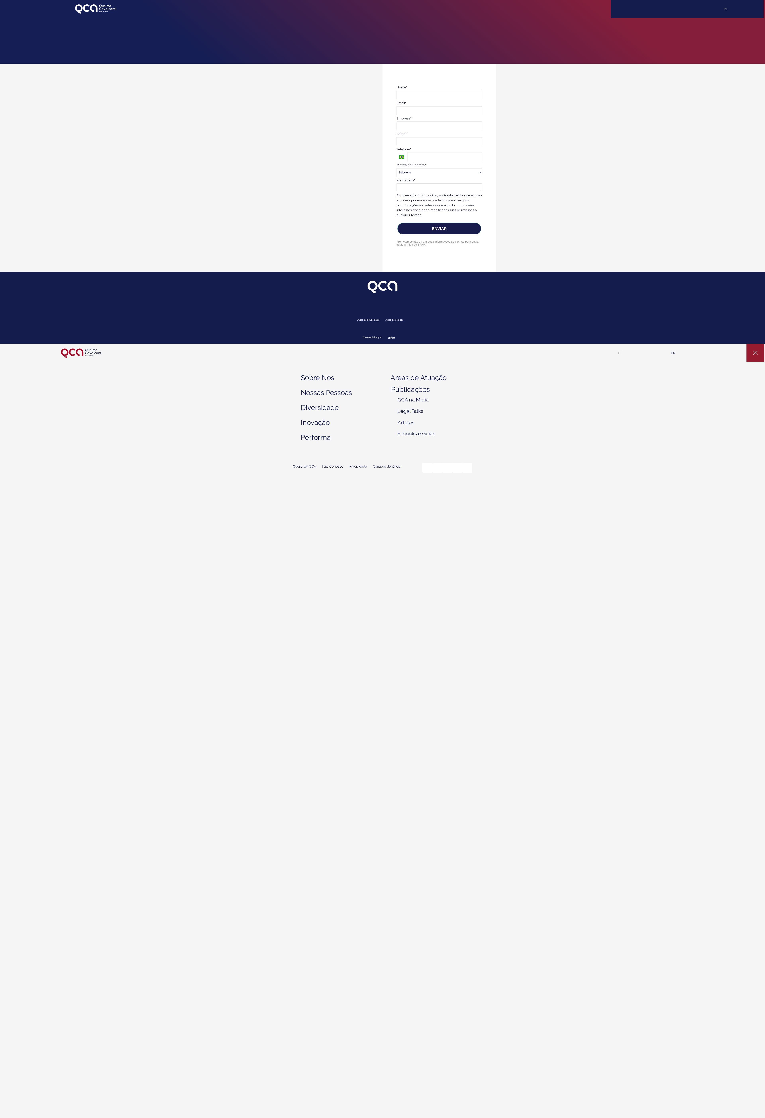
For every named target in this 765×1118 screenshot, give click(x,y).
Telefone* (403, 149)
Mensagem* (405, 180)
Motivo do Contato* (411, 165)
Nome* (402, 87)
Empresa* (404, 118)
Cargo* (401, 134)
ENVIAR (439, 228)
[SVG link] (95, 9)
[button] (620, 353)
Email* (401, 103)
